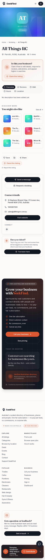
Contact (5, 458)
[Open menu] (40, 4)
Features (27, 475)
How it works (29, 444)
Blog (3, 454)
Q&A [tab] (34, 87)
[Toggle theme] (35, 4)
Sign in (26, 482)
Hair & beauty (7, 496)
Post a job (28, 437)
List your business (21, 334)
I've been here (24, 252)
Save (8, 158)
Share (24, 158)
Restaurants (6, 489)
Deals (4, 447)
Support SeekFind (9, 461)
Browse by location (9, 444)
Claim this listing (15, 76)
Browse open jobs (31, 440)
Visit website (22, 218)
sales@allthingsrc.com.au (17, 212)
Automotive (6, 503)
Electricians (6, 482)
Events (4, 451)
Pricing (27, 479)
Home (4, 42)
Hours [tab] (8, 91)
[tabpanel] (22, 97)
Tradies (5, 472)
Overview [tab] (10, 87)
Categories (6, 440)
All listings (5, 437)
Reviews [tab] (23, 87)
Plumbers (5, 479)
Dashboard (28, 485)
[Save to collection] (14, 157)
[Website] (7, 229)
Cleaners (5, 485)
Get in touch (21, 533)
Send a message (24, 180)
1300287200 (13, 207)
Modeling (12, 42)
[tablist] (22, 89)
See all (38, 110)
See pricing (22, 341)
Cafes (4, 475)
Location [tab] (20, 91)
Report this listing (10, 168)
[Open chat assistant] (39, 544)
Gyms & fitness (7, 499)
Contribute (30, 551)
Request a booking (24, 186)
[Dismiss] (40, 551)
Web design (6, 492)
